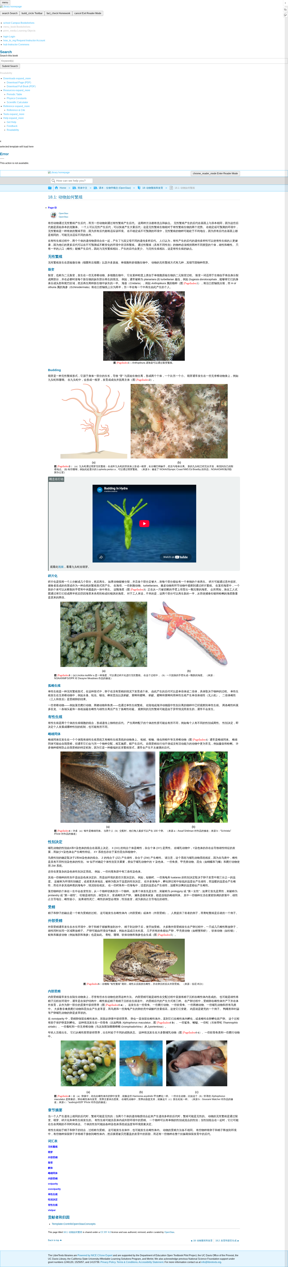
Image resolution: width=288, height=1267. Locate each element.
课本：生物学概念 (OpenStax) (114, 188)
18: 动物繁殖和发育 (153, 188)
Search (53, 180)
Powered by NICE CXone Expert (95, 1255)
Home (63, 188)
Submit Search (10, 66)
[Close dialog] (2, 158)
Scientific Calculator (17, 102)
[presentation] (190, 283)
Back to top (53, 1240)
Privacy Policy (108, 1262)
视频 (61, 566)
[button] (12, 126)
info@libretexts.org (211, 1262)
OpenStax (63, 213)
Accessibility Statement (151, 1262)
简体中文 (82, 188)
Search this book (9, 55)
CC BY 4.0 (105, 1232)
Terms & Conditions (127, 1262)
